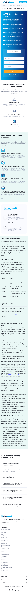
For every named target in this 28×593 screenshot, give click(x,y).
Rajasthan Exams (4, 553)
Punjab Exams (4, 556)
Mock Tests (9, 8)
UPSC (2, 534)
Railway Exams (4, 537)
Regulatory (3, 532)
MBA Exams (3, 535)
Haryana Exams (4, 557)
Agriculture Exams (5, 546)
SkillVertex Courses (5, 570)
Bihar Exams (3, 559)
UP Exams (3, 551)
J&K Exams (3, 549)
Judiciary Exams (4, 543)
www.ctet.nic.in (13, 315)
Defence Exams (4, 562)
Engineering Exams (5, 548)
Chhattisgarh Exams (5, 568)
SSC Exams (3, 531)
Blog (18, 8)
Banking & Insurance (5, 529)
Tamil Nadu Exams (5, 542)
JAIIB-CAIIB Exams (5, 538)
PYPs (15, 8)
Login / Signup (23, 2)
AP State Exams (4, 565)
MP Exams (3, 560)
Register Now (14, 71)
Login (18, 74)
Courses (4, 8)
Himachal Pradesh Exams (6, 567)
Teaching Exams (4, 564)
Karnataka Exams (4, 540)
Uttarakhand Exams (5, 554)
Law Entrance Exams (5, 545)
